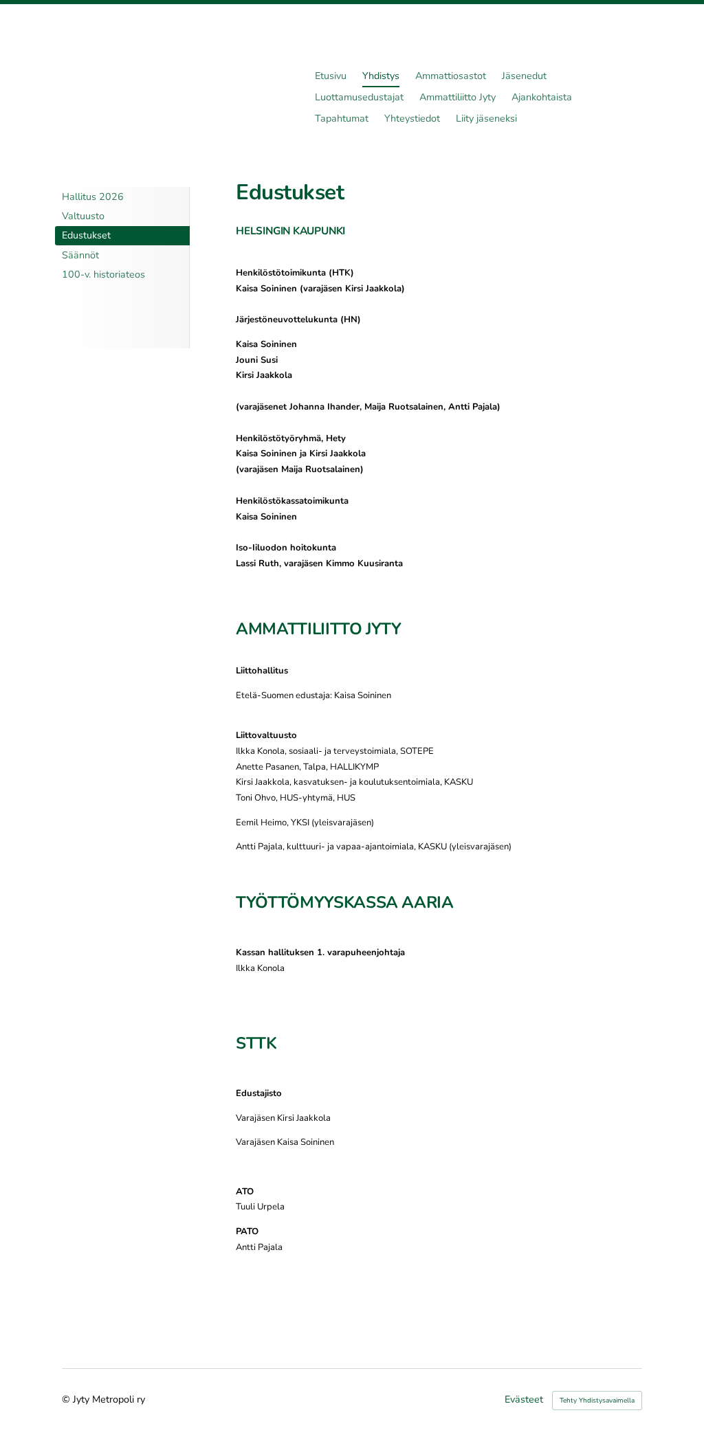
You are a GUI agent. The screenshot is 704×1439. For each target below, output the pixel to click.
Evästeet (524, 1400)
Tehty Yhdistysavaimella (597, 1400)
